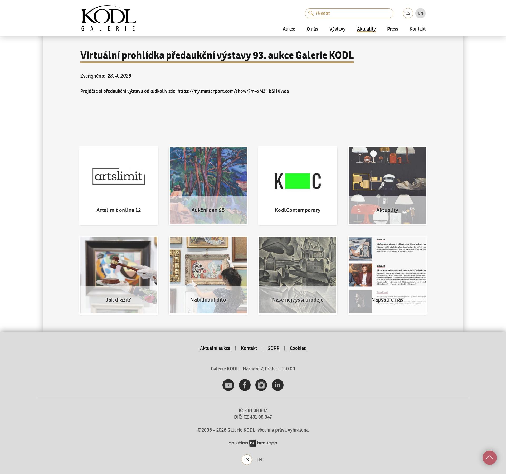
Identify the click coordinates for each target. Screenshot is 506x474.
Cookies (298, 348)
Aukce (289, 29)
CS (408, 13)
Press (392, 29)
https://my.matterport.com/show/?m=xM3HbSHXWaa (233, 91)
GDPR (273, 348)
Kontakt (418, 29)
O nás (312, 29)
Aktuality (366, 29)
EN (420, 13)
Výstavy (337, 29)
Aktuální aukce (215, 348)
